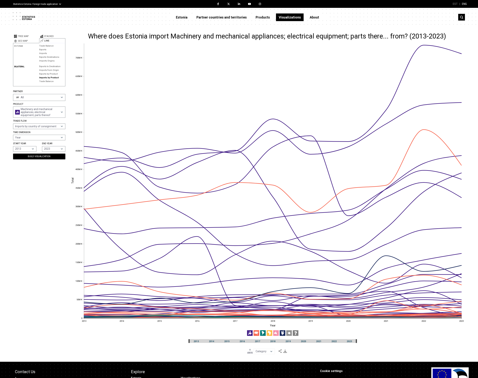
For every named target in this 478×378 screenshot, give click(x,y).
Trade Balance (46, 46)
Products (263, 17)
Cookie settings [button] (331, 371)
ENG (464, 3)
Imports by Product (49, 77)
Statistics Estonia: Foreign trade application (35, 4)
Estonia (181, 17)
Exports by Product (48, 74)
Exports (42, 49)
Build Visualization (39, 156)
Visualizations (290, 17)
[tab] (26, 36)
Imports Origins (47, 61)
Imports (43, 53)
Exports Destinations (49, 57)
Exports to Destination (49, 66)
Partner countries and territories (221, 17)
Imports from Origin (49, 70)
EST (455, 3)
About (314, 17)
